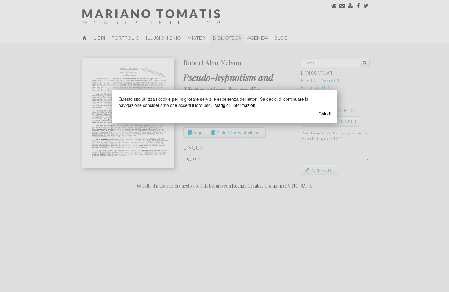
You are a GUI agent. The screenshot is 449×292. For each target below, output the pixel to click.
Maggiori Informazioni (235, 105)
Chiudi (325, 114)
